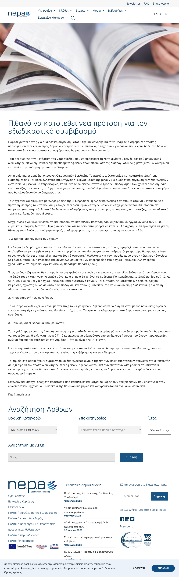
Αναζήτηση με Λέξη (26, 445)
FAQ (146, 3)
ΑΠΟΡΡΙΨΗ (139, 568)
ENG (167, 14)
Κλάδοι (63, 10)
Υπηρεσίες (45, 10)
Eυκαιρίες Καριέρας (51, 17)
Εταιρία (80, 10)
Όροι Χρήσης (16, 496)
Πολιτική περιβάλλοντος (23, 535)
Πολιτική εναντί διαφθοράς (25, 518)
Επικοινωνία (161, 3)
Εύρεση (131, 457)
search (73, 18)
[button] (54, 10)
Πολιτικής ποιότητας (21, 540)
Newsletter (133, 3)
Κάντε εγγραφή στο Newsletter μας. (143, 484)
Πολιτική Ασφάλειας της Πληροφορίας (32, 512)
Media (97, 10)
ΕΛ (156, 14)
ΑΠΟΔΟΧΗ (163, 568)
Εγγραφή (159, 496)
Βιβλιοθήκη (115, 10)
